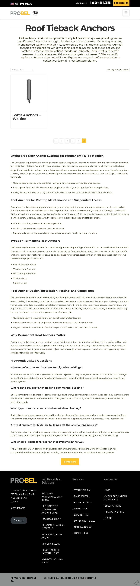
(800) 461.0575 (18, 508)
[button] (125, 13)
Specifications (113, 506)
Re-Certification (83, 502)
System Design (82, 490)
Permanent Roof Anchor (51, 536)
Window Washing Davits (52, 561)
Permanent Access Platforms (52, 527)
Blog (107, 490)
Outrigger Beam (52, 519)
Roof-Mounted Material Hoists (50, 551)
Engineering (81, 533)
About (108, 518)
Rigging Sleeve (51, 544)
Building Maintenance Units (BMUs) (52, 496)
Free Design (121, 3)
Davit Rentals (82, 496)
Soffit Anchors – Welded (27, 117)
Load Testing (81, 515)
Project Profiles (114, 512)
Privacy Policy (18, 577)
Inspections (80, 509)
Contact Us (81, 3)
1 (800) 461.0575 (100, 2)
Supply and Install (84, 521)
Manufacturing (82, 527)
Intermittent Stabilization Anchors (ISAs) (49, 509)
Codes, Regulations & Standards (115, 498)
